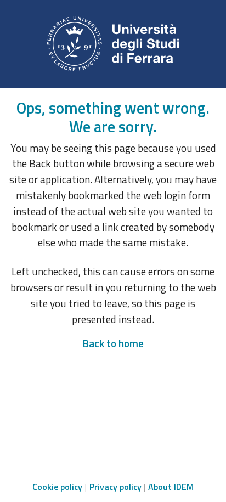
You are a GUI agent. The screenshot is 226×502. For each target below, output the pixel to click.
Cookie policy (57, 486)
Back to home (113, 343)
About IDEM (171, 486)
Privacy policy (115, 486)
